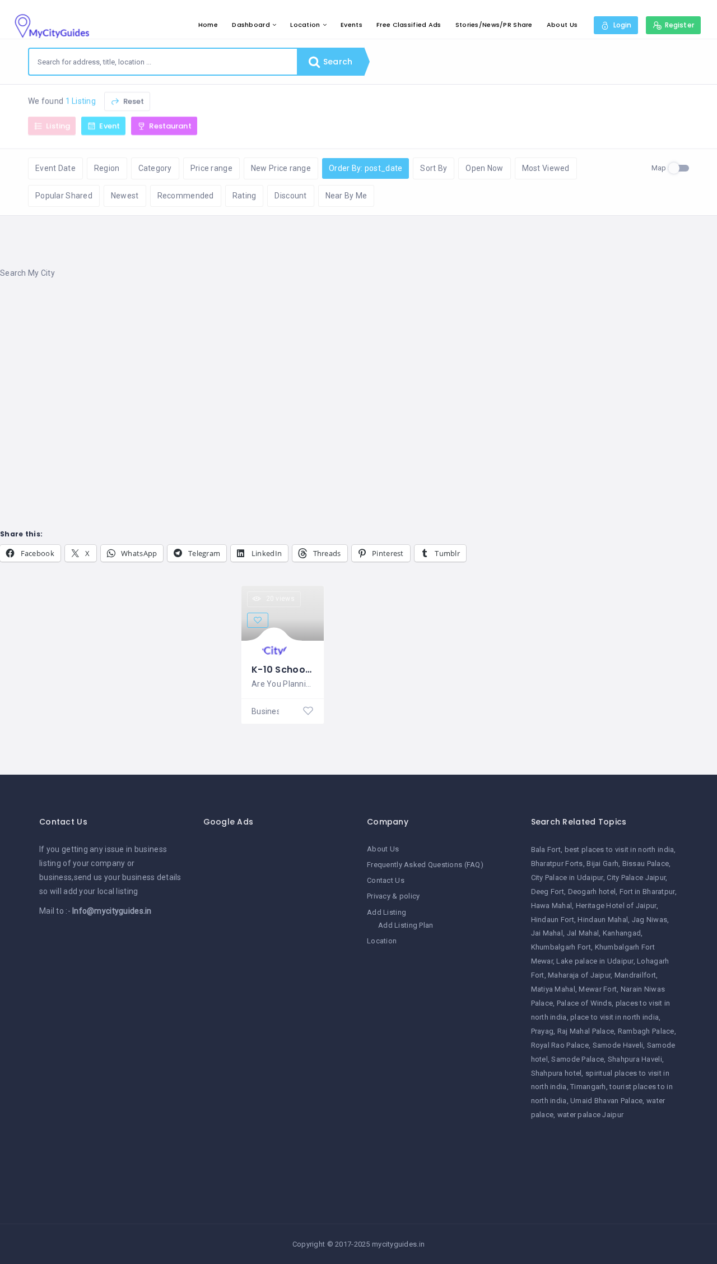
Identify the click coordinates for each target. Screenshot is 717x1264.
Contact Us (385, 880)
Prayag (542, 1031)
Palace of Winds (584, 1003)
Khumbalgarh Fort (561, 947)
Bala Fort (546, 849)
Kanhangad (622, 933)
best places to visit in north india (619, 849)
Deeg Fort (548, 891)
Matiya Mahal (553, 989)
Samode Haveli (618, 1045)
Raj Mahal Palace (585, 1031)
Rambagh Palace (646, 1031)
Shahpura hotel (556, 1073)
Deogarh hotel (592, 891)
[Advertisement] (336, 378)
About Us (562, 24)
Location (305, 24)
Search (336, 61)
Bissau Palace (645, 863)
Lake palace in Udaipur (594, 961)
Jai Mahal (547, 933)
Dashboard (251, 24)
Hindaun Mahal (603, 919)
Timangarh (588, 1086)
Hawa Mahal (551, 905)
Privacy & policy (393, 896)
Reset (132, 101)
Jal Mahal (583, 933)
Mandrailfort (635, 975)
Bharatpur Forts (557, 863)
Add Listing (386, 912)
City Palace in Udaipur (567, 877)
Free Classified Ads (408, 24)
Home (208, 24)
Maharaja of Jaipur (579, 975)
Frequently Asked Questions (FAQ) (425, 864)
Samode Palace (577, 1059)
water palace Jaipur (590, 1114)
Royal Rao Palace (560, 1045)
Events (351, 24)
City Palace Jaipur (636, 877)
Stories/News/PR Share (494, 24)
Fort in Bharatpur (647, 891)
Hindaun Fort (552, 919)
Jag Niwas (650, 919)
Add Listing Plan (405, 925)
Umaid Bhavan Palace (606, 1100)
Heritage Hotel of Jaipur (616, 905)
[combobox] (163, 62)
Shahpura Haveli (635, 1059)
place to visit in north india (614, 1017)
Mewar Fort (598, 989)
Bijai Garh (602, 863)
